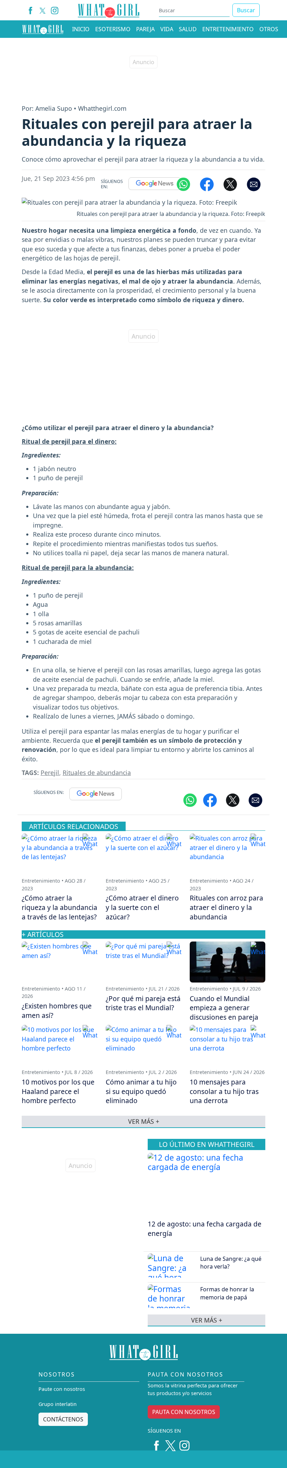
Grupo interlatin (57, 1404)
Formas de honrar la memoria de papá (227, 1293)
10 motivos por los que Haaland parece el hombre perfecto (58, 1091)
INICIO (81, 29)
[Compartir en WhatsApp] (183, 184)
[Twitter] (170, 1443)
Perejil (50, 772)
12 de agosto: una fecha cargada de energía (204, 1228)
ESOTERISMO (113, 29)
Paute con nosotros (61, 1389)
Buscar (246, 10)
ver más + (206, 1320)
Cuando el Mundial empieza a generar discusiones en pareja (224, 1008)
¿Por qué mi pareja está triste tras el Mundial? (143, 1003)
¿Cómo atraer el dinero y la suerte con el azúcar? (142, 907)
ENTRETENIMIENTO (228, 29)
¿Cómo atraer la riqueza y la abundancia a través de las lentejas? (59, 907)
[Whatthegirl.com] (43, 29)
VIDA (166, 29)
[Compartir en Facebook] (207, 184)
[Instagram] (54, 10)
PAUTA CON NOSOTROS (183, 1412)
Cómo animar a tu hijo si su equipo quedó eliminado (141, 1091)
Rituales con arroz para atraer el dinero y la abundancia (226, 907)
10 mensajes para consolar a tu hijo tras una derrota (224, 1091)
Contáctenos (63, 1419)
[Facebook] (30, 10)
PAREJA (145, 29)
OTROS (268, 29)
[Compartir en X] (230, 184)
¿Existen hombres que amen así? (57, 1010)
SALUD (188, 29)
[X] (42, 10)
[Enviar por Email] (254, 184)
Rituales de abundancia (97, 772)
